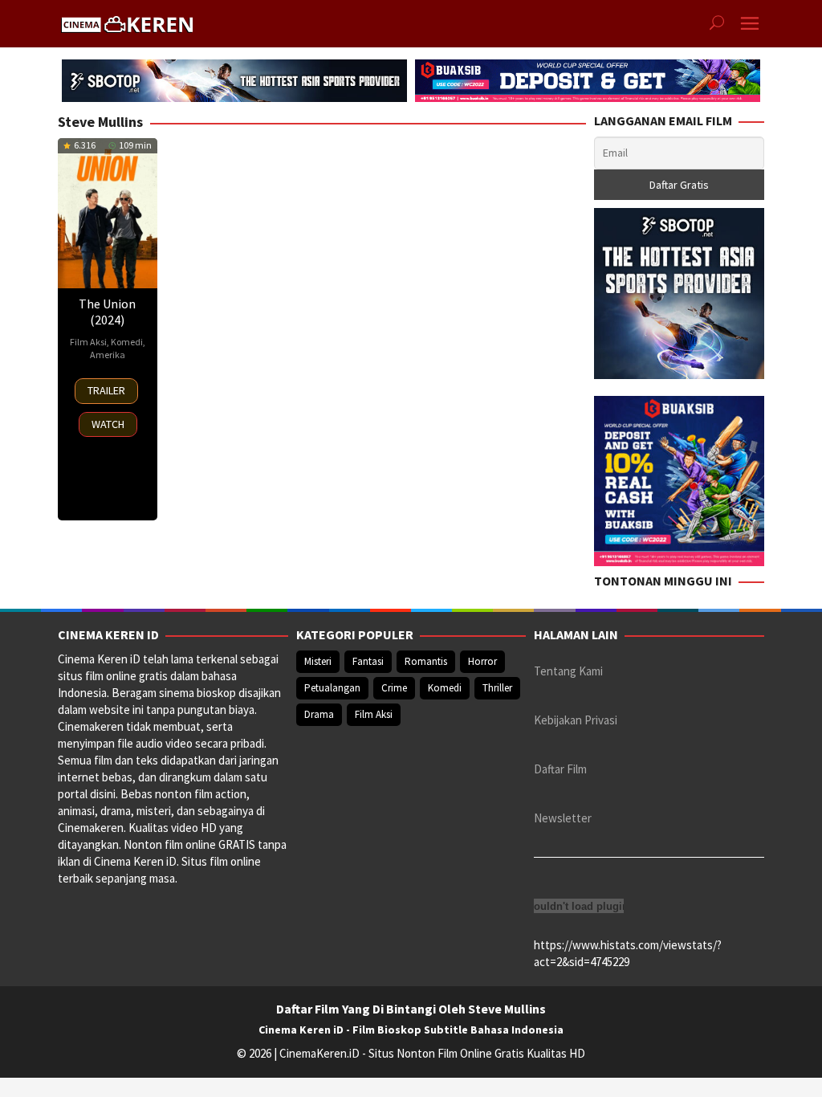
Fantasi (368, 661)
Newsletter (563, 818)
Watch (108, 424)
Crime (394, 688)
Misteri (318, 661)
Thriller (497, 688)
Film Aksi (88, 342)
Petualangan (332, 688)
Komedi (127, 342)
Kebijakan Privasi (575, 720)
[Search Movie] (717, 24)
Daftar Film (560, 769)
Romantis (426, 661)
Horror (482, 661)
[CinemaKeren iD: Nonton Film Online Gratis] (127, 22)
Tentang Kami (568, 671)
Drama (319, 714)
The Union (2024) (107, 312)
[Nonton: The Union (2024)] (107, 212)
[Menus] (749, 23)
